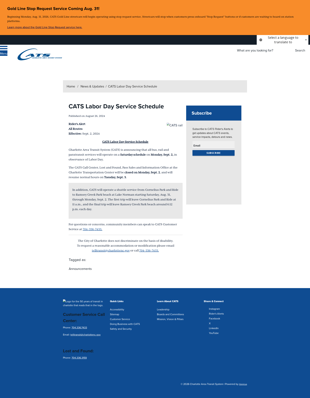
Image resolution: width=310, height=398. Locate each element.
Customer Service (120, 319)
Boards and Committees (170, 314)
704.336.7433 (79, 327)
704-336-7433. (92, 229)
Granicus (243, 384)
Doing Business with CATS (125, 324)
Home (71, 86)
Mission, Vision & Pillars (170, 319)
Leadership (163, 309)
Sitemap (114, 314)
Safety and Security (121, 329)
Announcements (80, 268)
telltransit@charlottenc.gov (111, 250)
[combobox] (282, 40)
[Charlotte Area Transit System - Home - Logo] (39, 54)
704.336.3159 (79, 357)
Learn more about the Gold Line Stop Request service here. (44, 27)
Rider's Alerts (216, 313)
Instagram (214, 309)
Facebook (214, 318)
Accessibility (117, 309)
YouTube (214, 333)
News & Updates (92, 86)
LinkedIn (214, 328)
